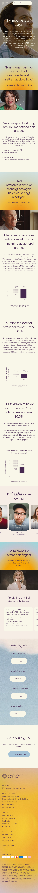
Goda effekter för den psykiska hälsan (15, 799)
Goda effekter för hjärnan (11, 796)
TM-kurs (5, 812)
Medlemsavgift (7, 815)
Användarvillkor (7, 834)
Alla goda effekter (8, 793)
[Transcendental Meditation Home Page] (4, 3)
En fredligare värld (8, 807)
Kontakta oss (6, 826)
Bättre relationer (8, 804)
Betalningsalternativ (9, 818)
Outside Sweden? (8, 845)
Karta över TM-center (9, 823)
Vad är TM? (6, 785)
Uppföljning (6, 821)
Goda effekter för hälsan (10, 801)
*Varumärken (7, 837)
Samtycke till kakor (8, 840)
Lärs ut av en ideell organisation (13, 788)
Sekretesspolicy (8, 832)
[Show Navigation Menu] (35, 3)
